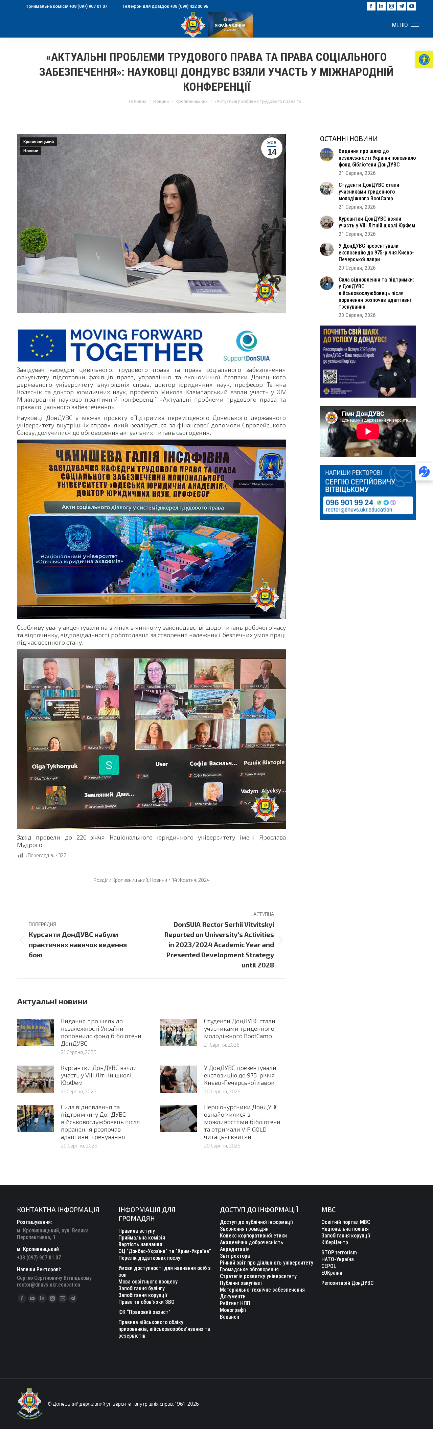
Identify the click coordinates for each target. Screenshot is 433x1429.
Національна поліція (345, 1229)
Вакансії (229, 1317)
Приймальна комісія (141, 1237)
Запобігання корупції (142, 1295)
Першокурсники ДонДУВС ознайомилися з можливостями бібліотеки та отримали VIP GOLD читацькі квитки (242, 1121)
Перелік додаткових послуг (150, 1258)
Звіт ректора (235, 1256)
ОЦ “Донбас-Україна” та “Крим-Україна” (164, 1251)
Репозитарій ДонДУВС (347, 1283)
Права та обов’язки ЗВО (146, 1302)
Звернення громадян (244, 1229)
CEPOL (328, 1266)
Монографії (233, 1310)
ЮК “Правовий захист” (144, 1312)
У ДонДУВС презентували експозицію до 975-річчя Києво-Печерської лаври (240, 1075)
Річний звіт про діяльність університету (266, 1262)
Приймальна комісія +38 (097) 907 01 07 (66, 6)
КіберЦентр (334, 1242)
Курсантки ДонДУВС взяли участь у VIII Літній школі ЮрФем (99, 1075)
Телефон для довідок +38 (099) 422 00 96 (165, 6)
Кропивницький (38, 141)
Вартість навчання (140, 1244)
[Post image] (35, 1032)
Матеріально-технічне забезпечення (262, 1290)
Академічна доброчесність (251, 1242)
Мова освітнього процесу (148, 1281)
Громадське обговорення (249, 1269)
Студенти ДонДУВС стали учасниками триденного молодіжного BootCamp (239, 1028)
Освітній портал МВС (345, 1222)
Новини (30, 151)
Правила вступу (136, 1231)
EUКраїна (331, 1273)
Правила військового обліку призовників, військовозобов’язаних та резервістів (164, 1329)
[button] (424, 59)
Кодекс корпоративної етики (253, 1235)
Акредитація (235, 1249)
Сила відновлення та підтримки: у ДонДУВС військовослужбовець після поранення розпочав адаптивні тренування (100, 1121)
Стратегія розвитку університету (258, 1276)
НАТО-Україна (337, 1259)
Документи (233, 1296)
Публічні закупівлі (241, 1283)
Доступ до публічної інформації (256, 1222)
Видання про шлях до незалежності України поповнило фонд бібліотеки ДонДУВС (101, 1032)
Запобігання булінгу (141, 1288)
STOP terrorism (339, 1252)
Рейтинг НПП (235, 1303)
